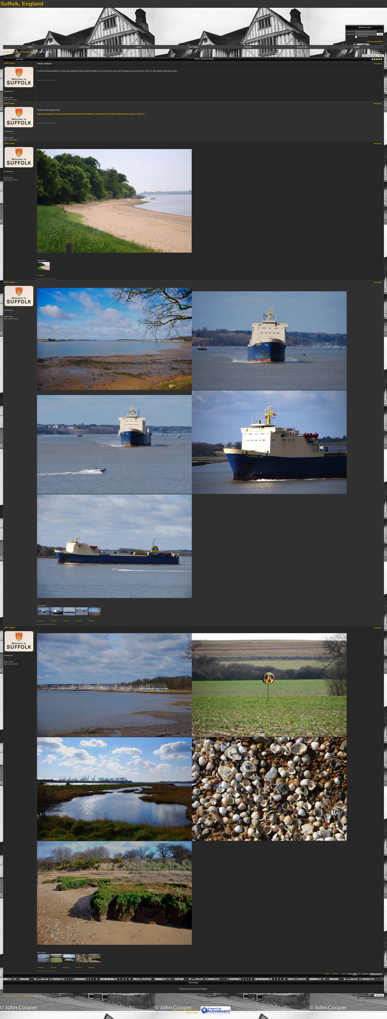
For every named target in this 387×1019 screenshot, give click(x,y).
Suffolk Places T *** (28, 52)
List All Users (85, 47)
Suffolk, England (10, 52)
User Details (193, 47)
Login (380, 34)
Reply (381, 56)
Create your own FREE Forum (185, 1010)
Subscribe (379, 995)
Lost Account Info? (375, 42)
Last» (343, 974)
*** (381, 977)
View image (40, 275)
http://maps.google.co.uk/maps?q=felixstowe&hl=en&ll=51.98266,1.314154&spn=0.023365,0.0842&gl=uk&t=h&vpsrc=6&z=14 (91, 114)
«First (327, 974)
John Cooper (9, 63)
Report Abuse (192, 1013)
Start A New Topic (369, 56)
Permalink (378, 64)
